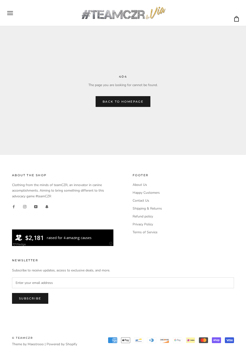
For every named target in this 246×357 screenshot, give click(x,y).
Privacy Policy (143, 224)
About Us (140, 184)
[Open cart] (236, 19)
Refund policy (143, 216)
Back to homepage (123, 101)
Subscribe (30, 298)
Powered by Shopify (62, 344)
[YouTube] (35, 206)
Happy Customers (146, 192)
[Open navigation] (10, 13)
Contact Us (141, 200)
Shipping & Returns (147, 208)
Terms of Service (145, 232)
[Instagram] (24, 206)
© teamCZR (22, 337)
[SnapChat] (47, 206)
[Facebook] (13, 206)
